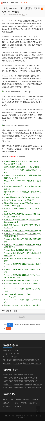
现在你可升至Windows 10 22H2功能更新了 (19, 200)
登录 (10, 325)
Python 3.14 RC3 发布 (10, 350)
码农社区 (24, 2)
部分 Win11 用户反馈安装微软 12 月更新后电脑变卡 (22, 167)
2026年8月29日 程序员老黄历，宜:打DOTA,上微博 (20, 378)
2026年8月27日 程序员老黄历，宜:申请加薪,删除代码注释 (22, 384)
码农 (12, 399)
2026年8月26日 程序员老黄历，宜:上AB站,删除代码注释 (22, 387)
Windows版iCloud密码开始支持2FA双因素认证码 (21, 197)
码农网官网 (17, 406)
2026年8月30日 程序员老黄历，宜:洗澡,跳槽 (18, 375)
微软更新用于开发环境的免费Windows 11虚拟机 (21, 280)
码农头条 (24, 403)
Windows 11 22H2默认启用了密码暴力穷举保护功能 (22, 230)
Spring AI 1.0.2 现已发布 (11, 354)
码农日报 (15, 403)
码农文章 (14, 2)
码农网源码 (7, 406)
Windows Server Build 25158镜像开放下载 (19, 250)
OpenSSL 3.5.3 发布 (10, 357)
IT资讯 (5, 8)
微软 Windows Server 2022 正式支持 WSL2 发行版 (22, 305)
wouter (4, 15)
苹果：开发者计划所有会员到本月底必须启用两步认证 (21, 360)
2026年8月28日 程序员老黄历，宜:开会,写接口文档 (20, 381)
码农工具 (6, 403)
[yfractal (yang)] (41, 8)
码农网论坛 (33, 403)
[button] (40, 2)
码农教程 (26, 399)
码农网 (5, 2)
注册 (8, 328)
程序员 (18, 399)
